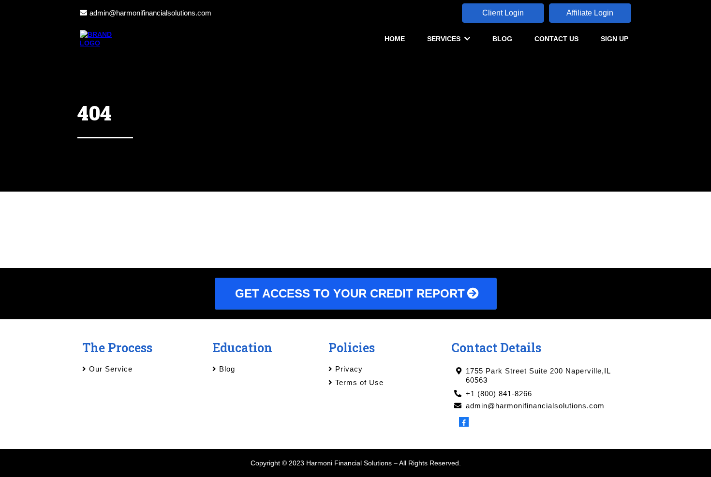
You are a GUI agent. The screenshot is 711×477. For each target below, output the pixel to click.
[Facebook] (463, 421)
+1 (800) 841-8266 (499, 393)
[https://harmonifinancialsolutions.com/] (102, 38)
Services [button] (444, 39)
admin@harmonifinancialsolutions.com (150, 13)
